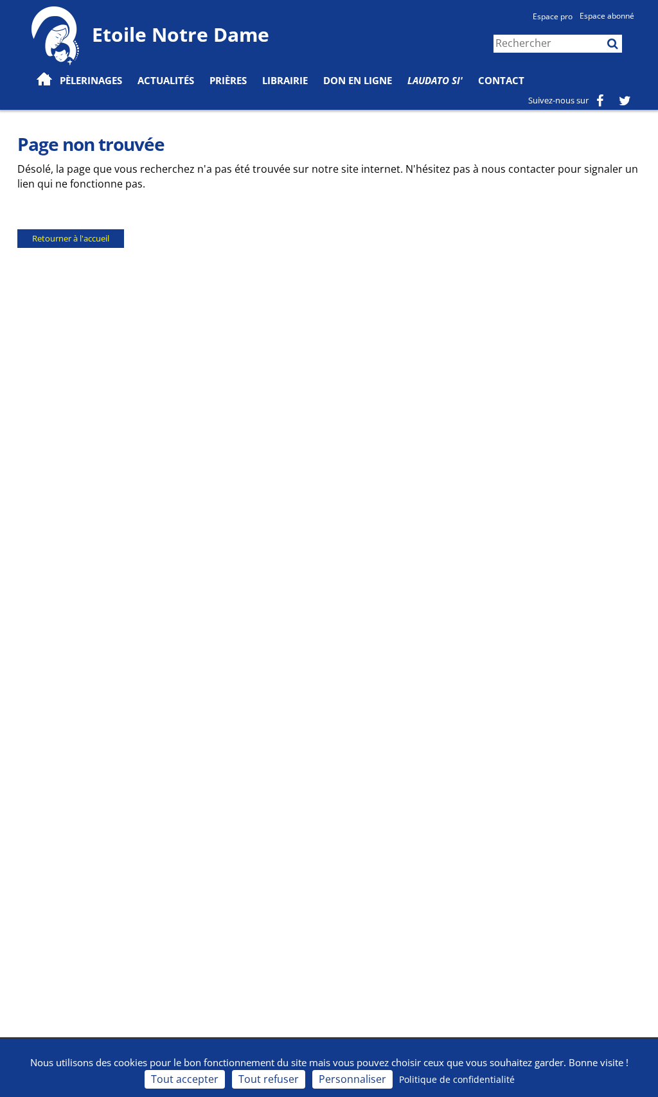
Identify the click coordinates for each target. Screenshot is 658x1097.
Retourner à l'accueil (70, 238)
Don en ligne (357, 80)
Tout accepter (184, 1079)
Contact (501, 80)
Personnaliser (352, 1079)
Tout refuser (268, 1079)
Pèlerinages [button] (91, 80)
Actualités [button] (166, 80)
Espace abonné (607, 15)
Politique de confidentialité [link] (457, 1079)
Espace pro (553, 16)
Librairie (285, 80)
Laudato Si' (435, 80)
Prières (228, 80)
